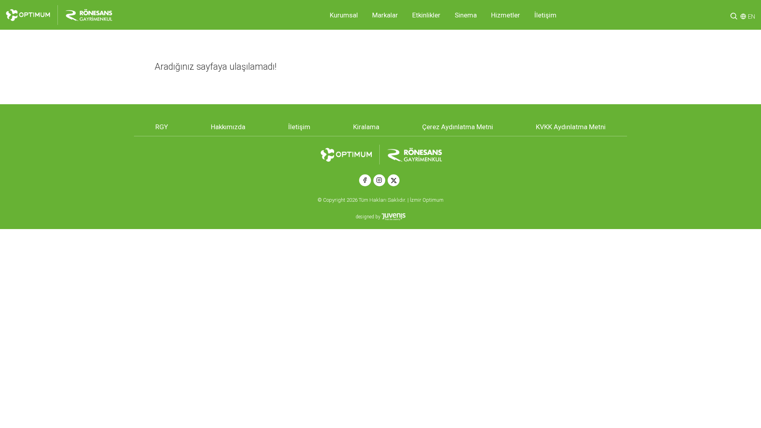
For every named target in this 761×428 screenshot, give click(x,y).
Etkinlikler (426, 15)
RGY (161, 127)
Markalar (385, 15)
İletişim (545, 15)
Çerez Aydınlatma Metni (457, 127)
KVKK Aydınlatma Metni (571, 127)
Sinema (466, 15)
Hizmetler (505, 15)
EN (751, 16)
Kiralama (366, 127)
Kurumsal (344, 15)
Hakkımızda (228, 127)
